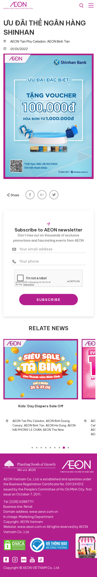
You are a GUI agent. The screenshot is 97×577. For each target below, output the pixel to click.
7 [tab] (59, 447)
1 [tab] (32, 447)
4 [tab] (46, 447)
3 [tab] (41, 447)
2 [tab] (37, 447)
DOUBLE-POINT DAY (76, 406)
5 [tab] (50, 447)
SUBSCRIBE (49, 300)
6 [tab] (55, 447)
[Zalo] (23, 559)
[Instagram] (15, 559)
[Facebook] (6, 559)
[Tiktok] (41, 559)
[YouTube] (32, 559)
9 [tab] (68, 447)
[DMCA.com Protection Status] (14, 545)
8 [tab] (64, 447)
